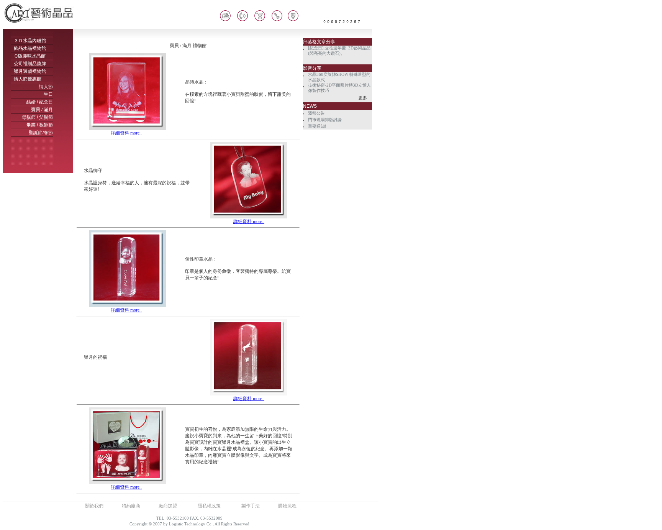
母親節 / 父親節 (37, 117)
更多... (364, 97)
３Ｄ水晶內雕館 (30, 40)
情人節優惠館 (27, 79)
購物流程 (287, 506)
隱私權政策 (209, 506)
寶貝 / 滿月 (42, 109)
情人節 (46, 86)
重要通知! (317, 126)
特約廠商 (131, 506)
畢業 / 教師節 (39, 125)
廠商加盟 (168, 506)
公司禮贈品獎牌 (30, 63)
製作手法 (250, 506)
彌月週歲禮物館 (30, 71)
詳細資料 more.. (126, 133)
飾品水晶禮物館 (30, 48)
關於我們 (94, 506)
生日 (48, 94)
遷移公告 (316, 113)
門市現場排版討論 (325, 120)
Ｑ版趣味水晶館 (30, 56)
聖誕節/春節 (41, 132)
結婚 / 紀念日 (39, 102)
